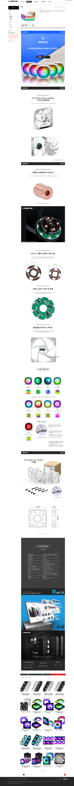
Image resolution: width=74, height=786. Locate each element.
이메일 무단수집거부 (24, 778)
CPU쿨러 (10, 14)
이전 (28, 674)
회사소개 (9, 778)
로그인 (66, 0)
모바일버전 (60, 778)
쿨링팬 (11, 18)
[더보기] (43, 771)
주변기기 (10, 22)
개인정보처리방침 (17, 778)
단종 (26, 677)
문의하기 (56, 778)
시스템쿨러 (10, 16)
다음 (43, 674)
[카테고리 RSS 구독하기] (65, 774)
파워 (9, 12)
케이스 (10, 10)
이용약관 (12, 778)
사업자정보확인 (59, 781)
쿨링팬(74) (22, 677)
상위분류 (29, 677)
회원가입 (69, 0)
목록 (58, 674)
